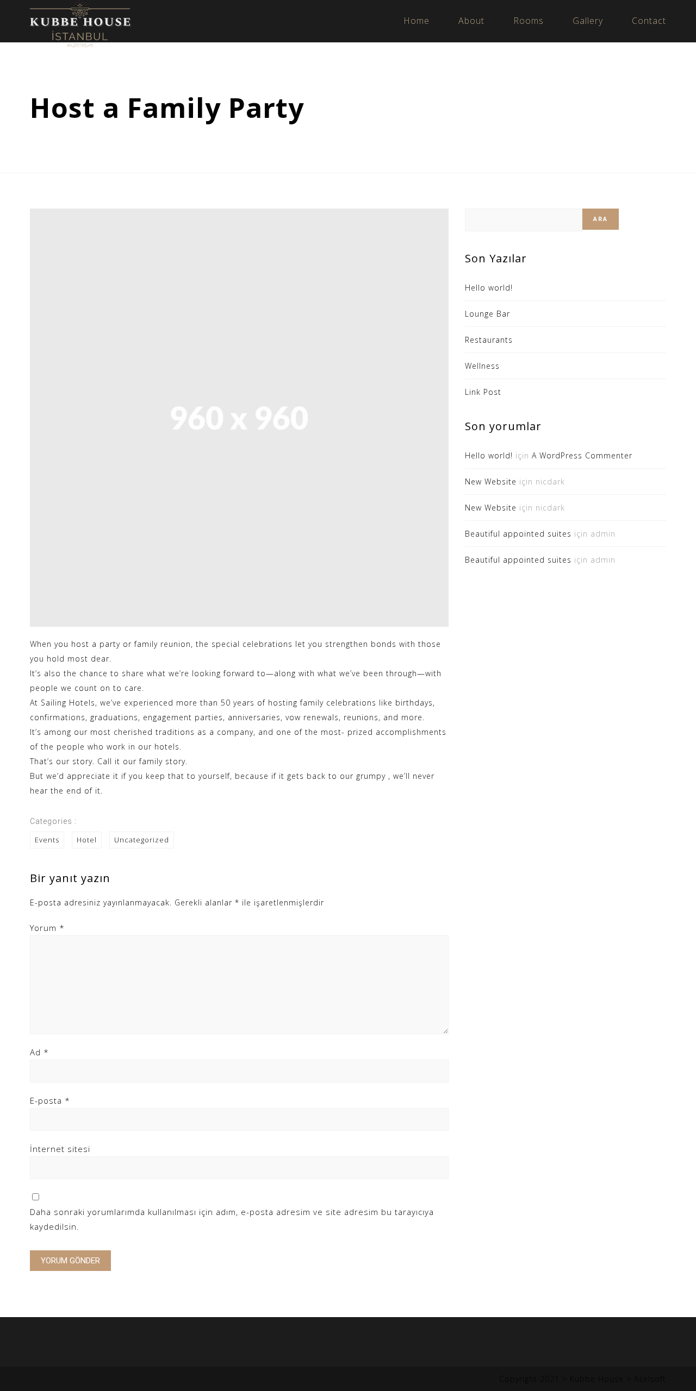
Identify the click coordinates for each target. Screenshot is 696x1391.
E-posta (50, 1100)
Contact (649, 21)
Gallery (588, 21)
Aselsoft (650, 1379)
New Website (491, 481)
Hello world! (489, 287)
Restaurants (489, 340)
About (471, 21)
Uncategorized (141, 840)
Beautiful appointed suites (518, 533)
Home (416, 21)
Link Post (483, 392)
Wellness (482, 366)
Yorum (47, 927)
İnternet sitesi (60, 1148)
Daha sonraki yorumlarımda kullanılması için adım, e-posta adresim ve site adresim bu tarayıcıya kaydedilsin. (232, 1219)
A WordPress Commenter (582, 455)
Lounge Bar (487, 314)
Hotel (87, 840)
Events (47, 840)
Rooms (528, 21)
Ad (39, 1052)
